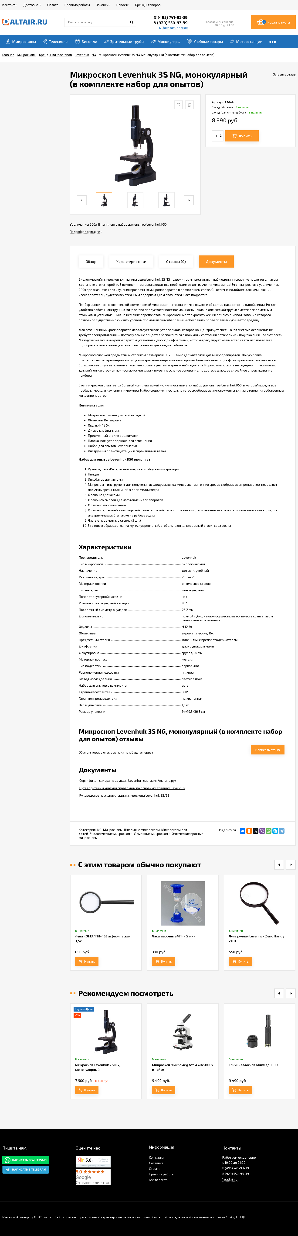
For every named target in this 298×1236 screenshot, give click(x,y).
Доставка (156, 1163)
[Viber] (262, 831)
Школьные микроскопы (142, 830)
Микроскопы (112, 830)
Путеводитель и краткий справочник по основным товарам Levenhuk (132, 788)
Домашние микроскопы (152, 834)
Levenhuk (189, 557)
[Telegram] (281, 831)
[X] (255, 831)
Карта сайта (158, 1180)
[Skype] (275, 831)
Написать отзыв (267, 750)
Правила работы (161, 1174)
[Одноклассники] (249, 831)
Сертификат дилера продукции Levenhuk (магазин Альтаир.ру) (127, 780)
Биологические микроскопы (111, 834)
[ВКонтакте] (242, 831)
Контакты (156, 1157)
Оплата (154, 1169)
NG (99, 830)
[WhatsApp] (268, 831)
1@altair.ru (229, 1179)
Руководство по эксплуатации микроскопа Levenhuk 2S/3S (124, 795)
